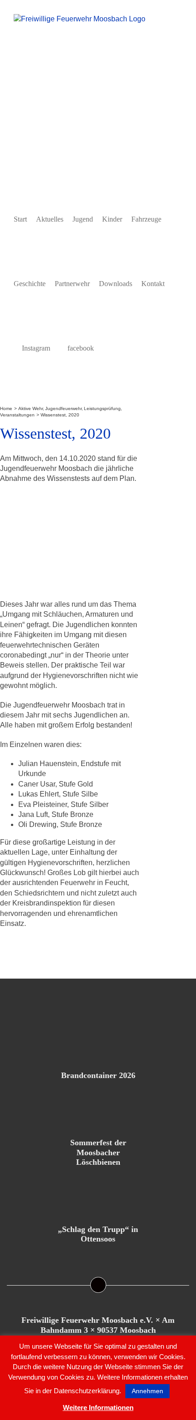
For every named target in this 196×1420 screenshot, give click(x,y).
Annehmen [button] (147, 1391)
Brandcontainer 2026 (98, 1075)
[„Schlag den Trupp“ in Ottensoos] (98, 1193)
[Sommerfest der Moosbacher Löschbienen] (98, 1106)
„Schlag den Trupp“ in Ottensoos (98, 1234)
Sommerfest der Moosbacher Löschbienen (98, 1152)
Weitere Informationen (98, 1407)
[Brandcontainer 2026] (98, 1039)
